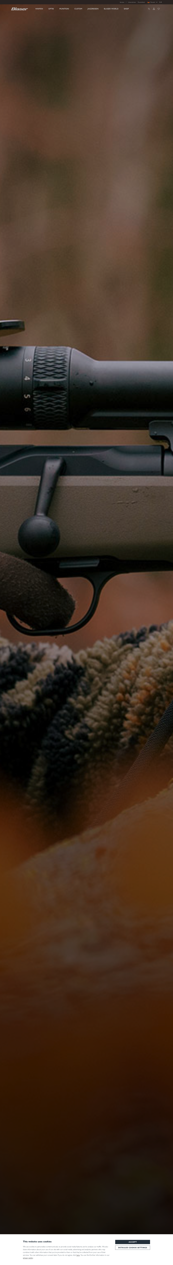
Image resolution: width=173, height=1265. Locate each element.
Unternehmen (132, 2)
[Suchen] (149, 9)
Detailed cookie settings (132, 1248)
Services (122, 2)
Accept (133, 1242)
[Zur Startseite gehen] (19, 8)
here (78, 1255)
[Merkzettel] (158, 9)
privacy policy (28, 1258)
